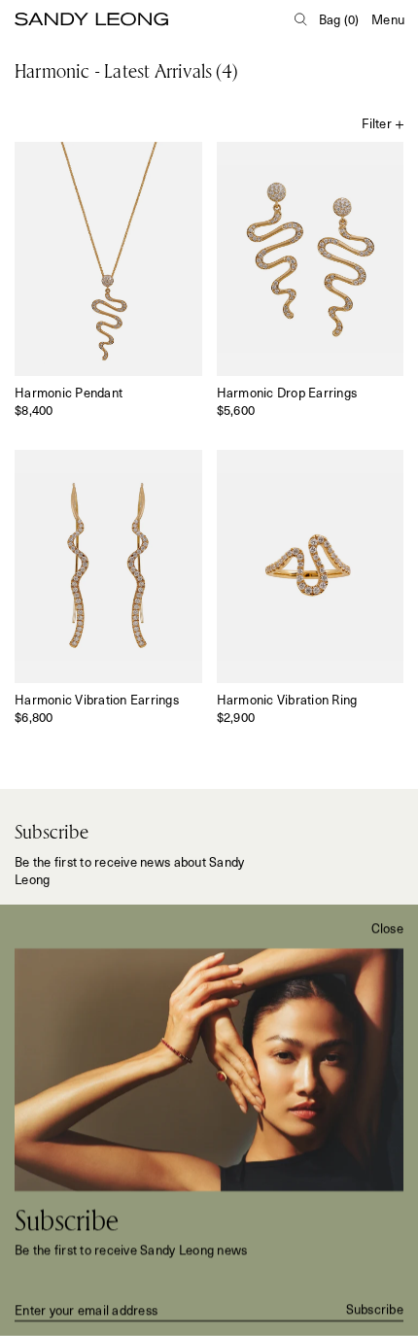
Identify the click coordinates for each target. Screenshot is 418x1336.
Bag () (339, 19)
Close (387, 928)
